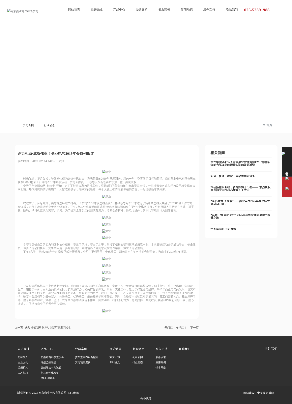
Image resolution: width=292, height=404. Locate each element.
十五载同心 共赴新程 (223, 228)
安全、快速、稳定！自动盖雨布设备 (233, 176)
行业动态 (49, 125)
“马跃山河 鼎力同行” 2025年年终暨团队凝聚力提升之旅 (241, 216)
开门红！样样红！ (175, 327)
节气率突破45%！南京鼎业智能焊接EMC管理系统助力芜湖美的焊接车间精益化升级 (240, 163)
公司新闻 (28, 125)
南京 (272, 392)
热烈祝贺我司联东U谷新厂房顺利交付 (48, 327)
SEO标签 (73, 392)
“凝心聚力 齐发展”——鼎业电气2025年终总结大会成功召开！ (240, 202)
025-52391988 (257, 9)
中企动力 (262, 392)
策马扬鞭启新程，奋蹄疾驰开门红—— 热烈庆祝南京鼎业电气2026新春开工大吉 (241, 188)
